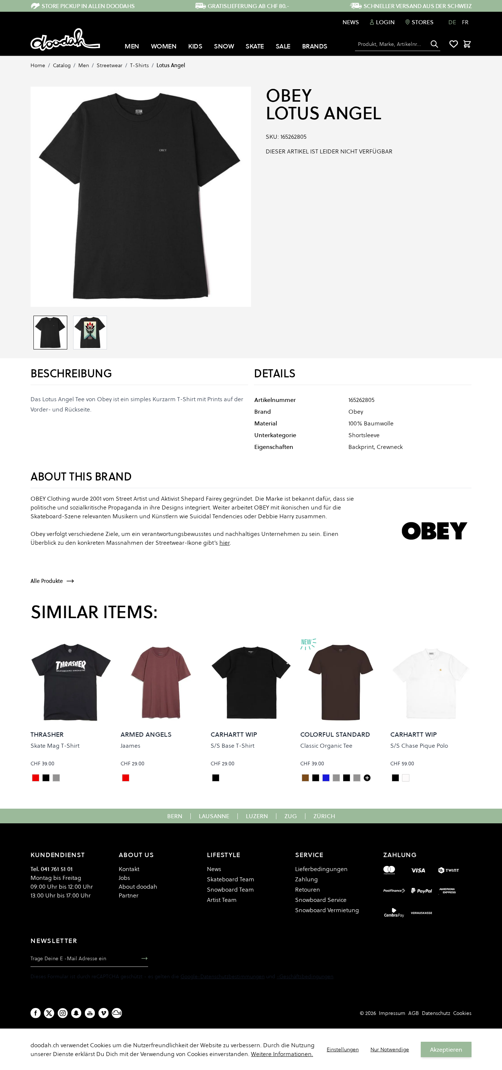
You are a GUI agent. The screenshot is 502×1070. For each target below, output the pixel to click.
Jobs (124, 878)
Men (83, 65)
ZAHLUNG (400, 854)
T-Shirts (139, 65)
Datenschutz (436, 1013)
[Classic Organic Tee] (367, 777)
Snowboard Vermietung (327, 910)
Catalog (62, 65)
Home (38, 65)
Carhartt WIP (234, 734)
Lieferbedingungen (321, 869)
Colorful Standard (335, 734)
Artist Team (222, 900)
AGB (413, 1013)
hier (224, 542)
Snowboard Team (230, 889)
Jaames (130, 745)
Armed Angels (146, 734)
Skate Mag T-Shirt (55, 745)
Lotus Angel (171, 65)
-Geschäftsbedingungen (305, 976)
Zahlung (306, 879)
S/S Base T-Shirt (232, 745)
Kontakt (129, 869)
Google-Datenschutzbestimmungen (222, 976)
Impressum (392, 1013)
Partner (129, 895)
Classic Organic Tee (326, 745)
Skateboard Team (230, 879)
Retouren (307, 889)
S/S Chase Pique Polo (419, 745)
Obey (288, 95)
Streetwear (109, 65)
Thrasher (47, 734)
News (351, 22)
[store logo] (65, 39)
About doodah (138, 886)
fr (465, 22)
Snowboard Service (321, 900)
